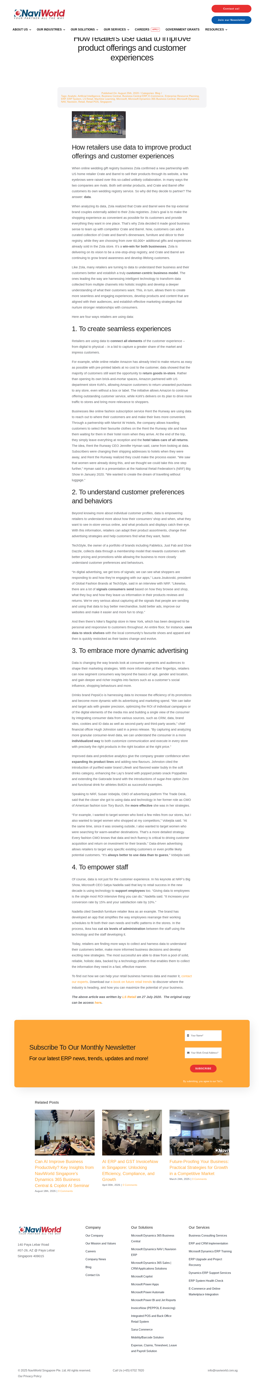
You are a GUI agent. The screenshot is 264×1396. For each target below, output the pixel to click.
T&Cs (220, 1081)
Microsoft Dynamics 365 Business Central (151, 98)
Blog (157, 93)
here (98, 1002)
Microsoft (121, 98)
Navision (72, 101)
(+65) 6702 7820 (133, 1370)
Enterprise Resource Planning (182, 96)
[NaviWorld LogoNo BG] (39, 7)
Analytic (72, 96)
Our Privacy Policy (29, 1376)
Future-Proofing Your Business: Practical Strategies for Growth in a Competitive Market (199, 1132)
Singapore (106, 101)
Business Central (111, 96)
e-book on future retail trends (131, 982)
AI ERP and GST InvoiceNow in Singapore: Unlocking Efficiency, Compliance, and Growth (132, 1132)
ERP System (74, 98)
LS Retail (88, 98)
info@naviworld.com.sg (223, 1370)
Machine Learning (104, 98)
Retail (81, 101)
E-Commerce (155, 96)
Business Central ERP (134, 96)
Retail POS (92, 101)
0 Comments (65, 1191)
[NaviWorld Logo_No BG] (40, 1224)
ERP (63, 98)
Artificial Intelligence (89, 96)
